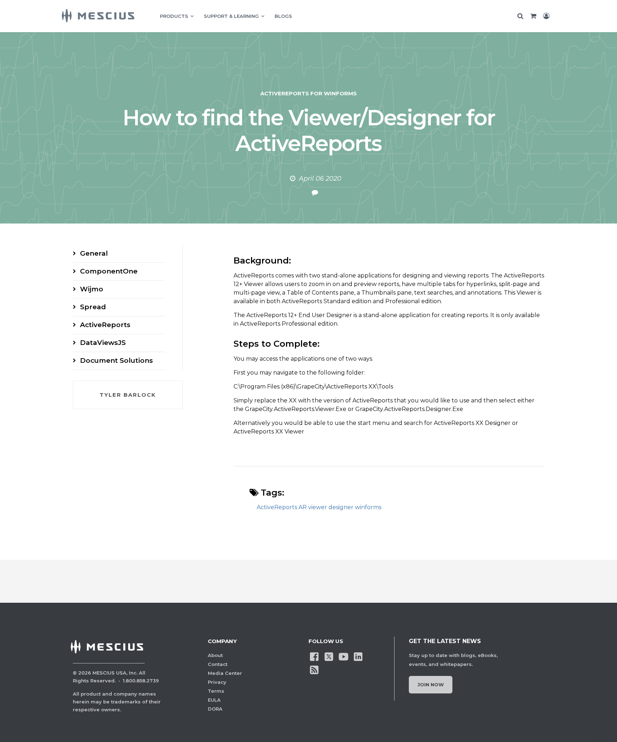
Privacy (217, 682)
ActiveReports (105, 325)
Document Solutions (116, 360)
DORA (215, 709)
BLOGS (283, 16)
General (94, 253)
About (215, 655)
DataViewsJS (103, 343)
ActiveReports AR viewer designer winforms (319, 507)
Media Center (225, 673)
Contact (217, 664)
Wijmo (91, 289)
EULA (214, 700)
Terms (216, 691)
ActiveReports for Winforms (308, 93)
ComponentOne (108, 271)
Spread (93, 307)
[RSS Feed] (314, 669)
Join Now (430, 684)
